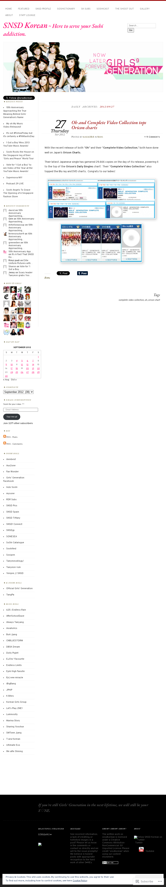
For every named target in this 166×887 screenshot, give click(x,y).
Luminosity (12, 714)
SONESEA (11, 536)
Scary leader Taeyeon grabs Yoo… (20, 274)
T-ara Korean (13, 739)
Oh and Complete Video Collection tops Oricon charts (108, 124)
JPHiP (9, 690)
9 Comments (153, 137)
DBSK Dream (13, 646)
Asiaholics (11, 628)
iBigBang (11, 683)
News (100, 137)
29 (38, 372)
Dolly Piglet (12, 653)
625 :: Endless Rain (16, 610)
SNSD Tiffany (13, 518)
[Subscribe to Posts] (4, 437)
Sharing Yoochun (15, 726)
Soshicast (103, 8)
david (12, 210)
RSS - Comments (14, 444)
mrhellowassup (16, 225)
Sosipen (10, 555)
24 (12, 372)
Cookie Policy (80, 880)
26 (22, 372)
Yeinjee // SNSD (14, 573)
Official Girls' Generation (19, 588)
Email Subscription (18, 400)
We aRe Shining (14, 751)
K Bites (10, 696)
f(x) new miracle (14, 677)
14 (33, 364)
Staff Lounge (27, 15)
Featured (23, 8)
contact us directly (80, 848)
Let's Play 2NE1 (14, 708)
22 (38, 368)
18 (17, 368)
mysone (10, 493)
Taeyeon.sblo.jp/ (15, 561)
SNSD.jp (10, 530)
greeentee (14, 242)
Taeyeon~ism (13, 567)
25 (17, 372)
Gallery (145, 8)
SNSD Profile (43, 8)
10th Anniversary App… (21, 251)
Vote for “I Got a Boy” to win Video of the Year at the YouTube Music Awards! (18, 168)
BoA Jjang (11, 634)
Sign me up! (11, 417)
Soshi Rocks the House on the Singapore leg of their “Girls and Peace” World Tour (18, 155)
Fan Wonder (12, 471)
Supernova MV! (14, 177)
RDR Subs (11, 499)
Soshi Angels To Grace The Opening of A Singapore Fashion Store (18, 193)
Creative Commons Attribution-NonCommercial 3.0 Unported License (113, 844)
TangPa (10, 594)
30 (6, 376)
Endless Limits (14, 665)
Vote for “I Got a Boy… (19, 268)
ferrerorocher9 (16, 233)
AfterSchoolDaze (15, 616)
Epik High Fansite (15, 671)
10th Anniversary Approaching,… (16, 213)
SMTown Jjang (13, 732)
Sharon (12, 266)
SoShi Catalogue (15, 542)
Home (8, 8)
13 (27, 364)
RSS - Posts (11, 437)
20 (27, 368)
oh (146, 300)
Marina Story (13, 720)
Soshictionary (66, 8)
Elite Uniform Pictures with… (21, 262)
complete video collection (131, 300)
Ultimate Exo (13, 745)
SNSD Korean (25, 25)
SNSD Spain (12, 511)
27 (27, 372)
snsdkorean (108, 837)
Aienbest (11, 459)
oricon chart (154, 300)
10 (12, 364)
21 (33, 368)
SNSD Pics (11, 505)
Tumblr (139, 842)
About (9, 15)
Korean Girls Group (16, 702)
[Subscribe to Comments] (4, 444)
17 (12, 368)
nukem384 (88, 137)
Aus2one (11, 465)
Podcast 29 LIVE (15, 183)
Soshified (11, 548)
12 (22, 364)
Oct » (14, 379)
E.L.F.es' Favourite (15, 659)
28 (33, 372)
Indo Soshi (11, 487)
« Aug (6, 379)
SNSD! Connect (14, 524)
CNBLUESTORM (14, 640)
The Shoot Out (124, 8)
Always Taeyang (15, 622)
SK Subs (85, 8)
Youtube (150, 851)
